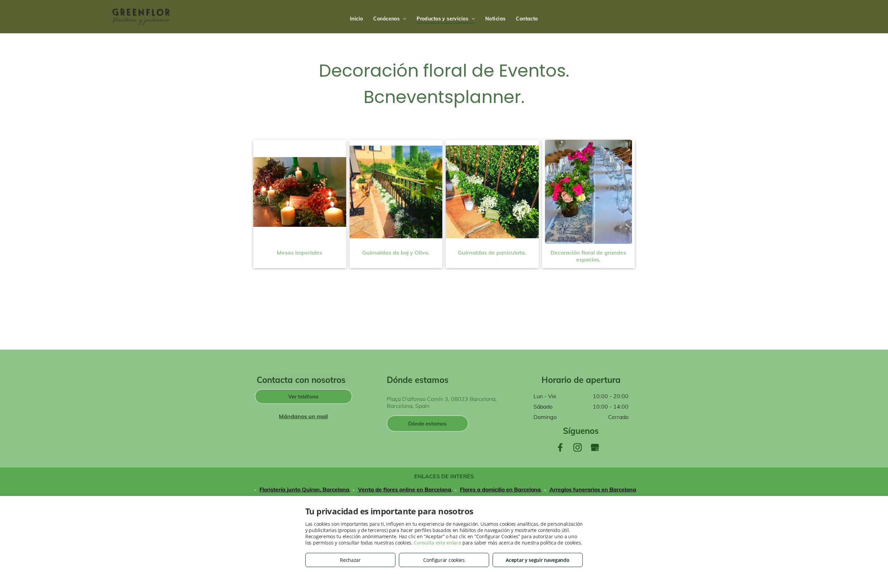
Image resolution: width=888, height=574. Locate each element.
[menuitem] (356, 19)
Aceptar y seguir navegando (537, 560)
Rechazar (350, 560)
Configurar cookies (444, 560)
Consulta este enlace (437, 542)
